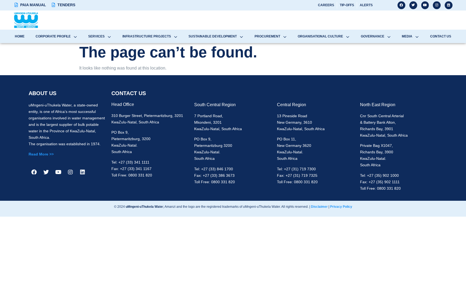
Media (407, 36)
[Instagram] (437, 5)
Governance (372, 36)
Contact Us (440, 36)
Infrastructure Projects (146, 36)
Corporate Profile (53, 36)
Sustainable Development (213, 36)
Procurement (267, 36)
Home (20, 36)
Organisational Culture (320, 36)
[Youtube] (425, 5)
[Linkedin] (449, 5)
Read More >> (41, 154)
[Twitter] (413, 5)
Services (96, 36)
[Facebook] (401, 5)
